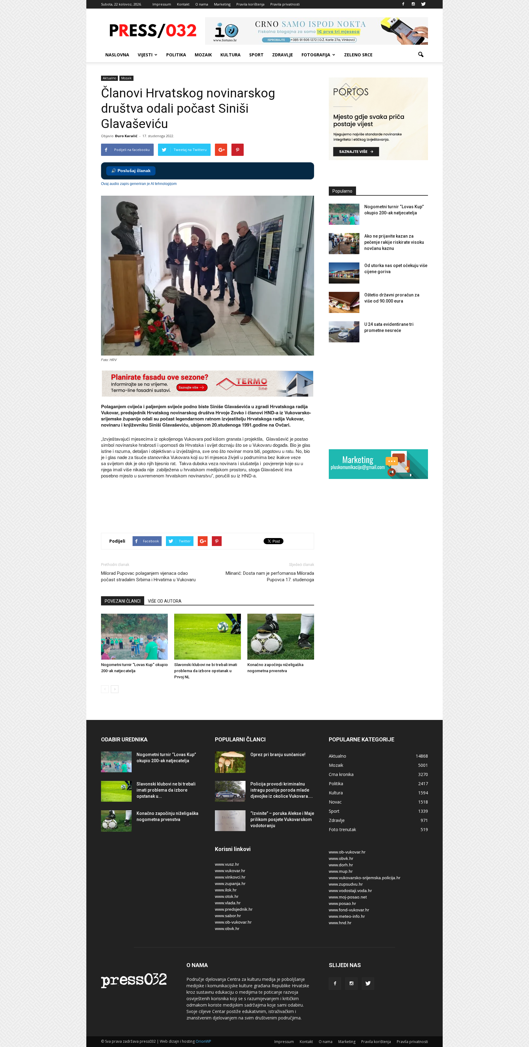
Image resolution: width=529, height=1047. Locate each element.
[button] (420, 54)
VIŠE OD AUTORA (165, 601)
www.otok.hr (226, 896)
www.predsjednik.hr (234, 909)
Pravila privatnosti (285, 4)
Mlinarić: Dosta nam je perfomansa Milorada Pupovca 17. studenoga (270, 576)
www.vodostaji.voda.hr (350, 890)
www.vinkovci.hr (230, 877)
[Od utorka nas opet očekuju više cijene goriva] (344, 273)
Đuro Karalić (126, 136)
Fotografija (316, 55)
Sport (256, 55)
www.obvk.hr (227, 928)
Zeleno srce (358, 55)
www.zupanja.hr (230, 883)
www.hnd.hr (340, 922)
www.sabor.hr (228, 915)
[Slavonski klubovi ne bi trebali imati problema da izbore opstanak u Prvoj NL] (207, 637)
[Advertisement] (212, 506)
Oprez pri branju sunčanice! (278, 754)
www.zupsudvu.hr (346, 884)
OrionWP (203, 1041)
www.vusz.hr (227, 864)
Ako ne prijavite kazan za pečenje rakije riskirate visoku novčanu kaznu (394, 242)
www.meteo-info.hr (347, 916)
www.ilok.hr (226, 889)
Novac (335, 802)
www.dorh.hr (341, 864)
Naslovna (117, 55)
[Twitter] (423, 4)
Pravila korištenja (250, 4)
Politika (176, 55)
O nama (201, 4)
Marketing (222, 4)
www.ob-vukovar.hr (233, 922)
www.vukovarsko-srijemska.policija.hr (364, 877)
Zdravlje (282, 55)
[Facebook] (403, 4)
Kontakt (183, 4)
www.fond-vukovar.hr (349, 909)
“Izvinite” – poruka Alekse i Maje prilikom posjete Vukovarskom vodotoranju (282, 819)
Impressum (161, 4)
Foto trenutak (342, 829)
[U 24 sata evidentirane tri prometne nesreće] (344, 331)
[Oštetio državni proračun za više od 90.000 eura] (344, 302)
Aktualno (109, 78)
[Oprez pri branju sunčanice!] (230, 762)
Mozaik (203, 55)
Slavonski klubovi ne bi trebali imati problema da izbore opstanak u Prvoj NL (205, 670)
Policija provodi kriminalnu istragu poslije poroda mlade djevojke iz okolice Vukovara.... (281, 790)
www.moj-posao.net (348, 896)
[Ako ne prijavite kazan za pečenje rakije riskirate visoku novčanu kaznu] (344, 243)
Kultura (230, 55)
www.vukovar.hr (230, 870)
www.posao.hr (342, 903)
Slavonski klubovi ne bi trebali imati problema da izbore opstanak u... (166, 790)
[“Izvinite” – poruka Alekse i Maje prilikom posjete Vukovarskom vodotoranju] (230, 820)
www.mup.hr (341, 871)
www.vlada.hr (228, 902)
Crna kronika (341, 774)
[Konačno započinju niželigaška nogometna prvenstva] (280, 637)
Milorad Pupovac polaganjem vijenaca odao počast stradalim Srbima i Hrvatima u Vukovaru (148, 576)
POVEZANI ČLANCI (123, 601)
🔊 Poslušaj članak (131, 170)
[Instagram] (413, 4)
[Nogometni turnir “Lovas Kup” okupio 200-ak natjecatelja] (134, 637)
